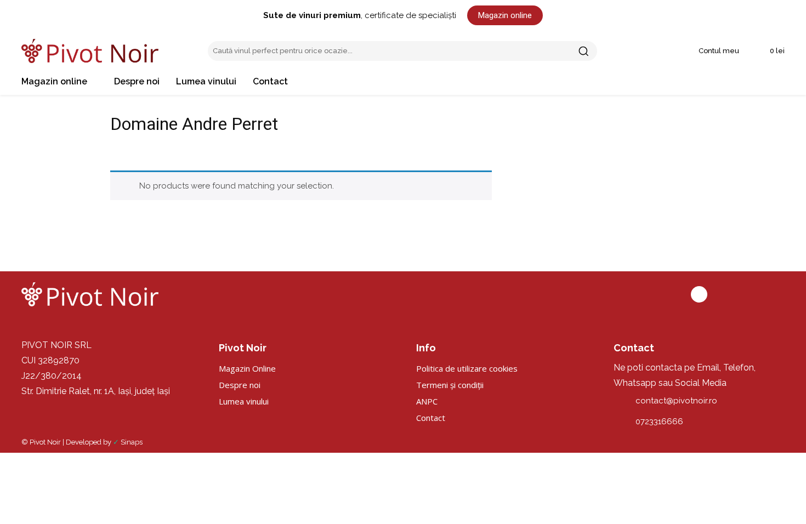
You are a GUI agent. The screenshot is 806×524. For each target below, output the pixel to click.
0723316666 (659, 421)
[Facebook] (699, 294)
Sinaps (132, 442)
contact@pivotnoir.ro (676, 401)
